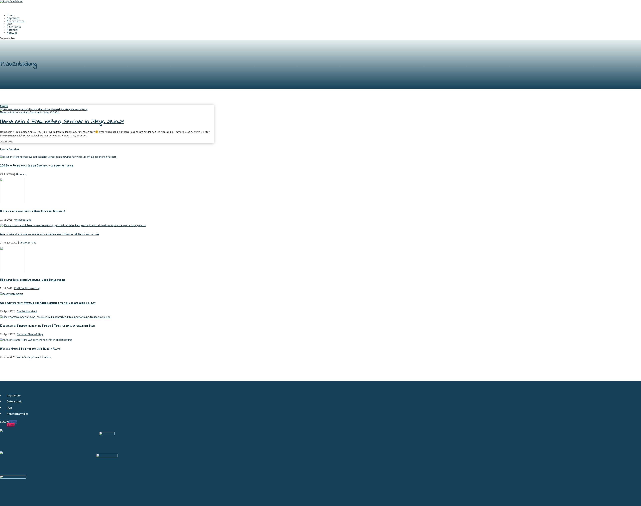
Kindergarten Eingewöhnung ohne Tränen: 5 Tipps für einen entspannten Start (47, 325)
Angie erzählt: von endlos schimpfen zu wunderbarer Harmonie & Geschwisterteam (49, 234)
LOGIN (4, 422)
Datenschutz (14, 401)
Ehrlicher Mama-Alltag (27, 288)
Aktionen (21, 174)
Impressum (14, 395)
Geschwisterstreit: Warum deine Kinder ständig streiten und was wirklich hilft (48, 303)
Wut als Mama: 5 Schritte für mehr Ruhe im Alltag (30, 349)
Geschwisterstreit (27, 311)
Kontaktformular (17, 414)
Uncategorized (22, 219)
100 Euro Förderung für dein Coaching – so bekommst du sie (36, 165)
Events (4, 106)
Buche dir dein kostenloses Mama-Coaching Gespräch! (32, 211)
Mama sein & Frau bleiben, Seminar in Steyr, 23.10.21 (29, 112)
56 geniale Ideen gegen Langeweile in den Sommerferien (32, 280)
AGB (9, 407)
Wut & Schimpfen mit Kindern (34, 357)
